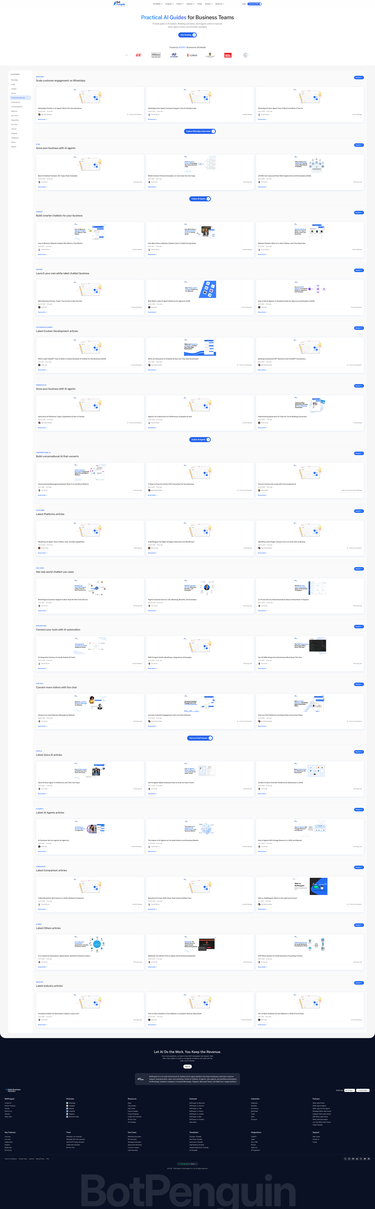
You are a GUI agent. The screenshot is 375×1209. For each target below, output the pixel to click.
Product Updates (133, 1111)
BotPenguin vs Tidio (195, 1108)
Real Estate (254, 1111)
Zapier (253, 1139)
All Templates (132, 1122)
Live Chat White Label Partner (322, 1122)
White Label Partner (319, 1103)
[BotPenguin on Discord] (368, 1158)
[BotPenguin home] (141, 1079)
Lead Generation (133, 1150)
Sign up (187, 1066)
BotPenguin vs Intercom (196, 1106)
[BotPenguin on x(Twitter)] (360, 1158)
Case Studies (132, 1106)
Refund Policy (40, 1159)
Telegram (72, 1114)
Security (7, 1108)
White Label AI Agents (319, 1106)
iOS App (349, 1090)
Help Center (131, 1108)
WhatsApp (72, 1103)
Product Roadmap (133, 1114)
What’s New (8, 1116)
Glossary (7, 1114)
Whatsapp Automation (134, 1142)
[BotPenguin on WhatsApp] (364, 1158)
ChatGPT (254, 1136)
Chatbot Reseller (318, 1125)
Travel (253, 1114)
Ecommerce (254, 1108)
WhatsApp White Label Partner (322, 1111)
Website (71, 1108)
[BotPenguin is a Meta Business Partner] (13, 1090)
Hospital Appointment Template (198, 1147)
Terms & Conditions (11, 1159)
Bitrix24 (253, 1145)
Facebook (72, 1111)
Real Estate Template (195, 1139)
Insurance (254, 1119)
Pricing (199, 4)
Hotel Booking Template (196, 1145)
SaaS (252, 1116)
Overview (7, 1136)
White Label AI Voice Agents (321, 1108)
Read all (358, 77)
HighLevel (254, 1147)
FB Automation (132, 1139)
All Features (8, 1150)
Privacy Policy (23, 1159)
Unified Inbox (9, 1142)
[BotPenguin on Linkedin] (357, 1158)
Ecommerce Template (196, 1142)
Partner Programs (10, 1106)
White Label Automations (320, 1119)
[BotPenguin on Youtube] (353, 1158)
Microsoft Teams (74, 1116)
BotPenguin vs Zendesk (196, 1119)
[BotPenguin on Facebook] (345, 1158)
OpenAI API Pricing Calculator (75, 1142)
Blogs (129, 1103)
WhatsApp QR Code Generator (75, 1139)
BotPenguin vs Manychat (197, 1103)
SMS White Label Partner (320, 1116)
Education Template (195, 1136)
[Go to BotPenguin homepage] (123, 4)
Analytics (7, 1145)
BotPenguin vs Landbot (196, 1114)
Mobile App (8, 1147)
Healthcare (254, 1103)
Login (244, 4)
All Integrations (255, 1150)
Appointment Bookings (135, 1145)
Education (254, 1106)
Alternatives (193, 1122)
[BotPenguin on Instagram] (349, 1158)
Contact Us (8, 1103)
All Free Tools (132, 1119)
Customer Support (133, 1147)
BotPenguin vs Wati (195, 1116)
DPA (47, 1159)
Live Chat (7, 1139)
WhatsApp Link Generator (74, 1136)
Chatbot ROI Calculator (135, 1116)
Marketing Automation (134, 1136)
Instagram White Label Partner (322, 1114)
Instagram (72, 1106)
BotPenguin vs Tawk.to (196, 1111)
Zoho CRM (254, 1142)
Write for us (8, 1111)
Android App (363, 1090)
